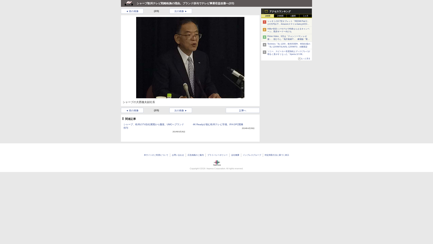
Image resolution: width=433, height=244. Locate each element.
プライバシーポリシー (217, 155)
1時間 (267, 16)
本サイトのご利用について (156, 155)
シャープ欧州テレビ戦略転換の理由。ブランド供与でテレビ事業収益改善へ (183, 3)
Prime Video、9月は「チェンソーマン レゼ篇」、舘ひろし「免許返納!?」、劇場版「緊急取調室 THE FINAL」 (288, 39)
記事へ (242, 110)
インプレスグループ (252, 155)
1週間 (293, 16)
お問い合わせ (178, 155)
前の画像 (134, 11)
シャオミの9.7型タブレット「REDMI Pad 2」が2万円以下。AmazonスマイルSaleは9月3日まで (288, 24)
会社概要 (235, 155)
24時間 (280, 16)
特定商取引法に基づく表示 (277, 155)
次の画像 (179, 11)
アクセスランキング (280, 11)
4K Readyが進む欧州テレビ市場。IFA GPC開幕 (218, 124)
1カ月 (305, 16)
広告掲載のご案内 (196, 155)
